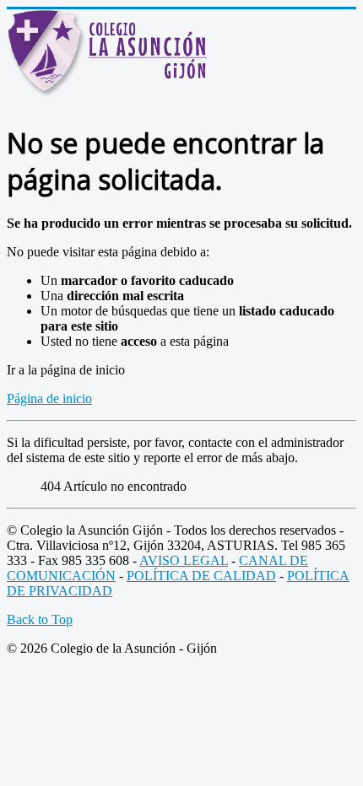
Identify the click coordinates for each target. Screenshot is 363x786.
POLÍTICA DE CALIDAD (201, 575)
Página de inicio (49, 398)
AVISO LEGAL (183, 560)
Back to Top (40, 619)
